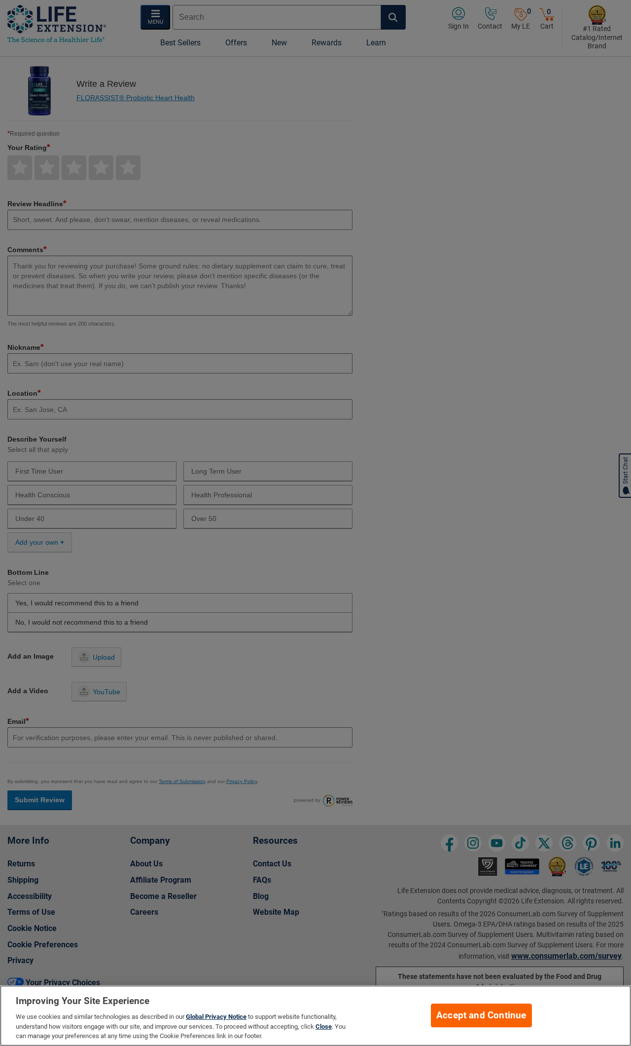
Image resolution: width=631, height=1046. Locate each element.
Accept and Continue (481, 1015)
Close (324, 1026)
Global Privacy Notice (216, 1016)
